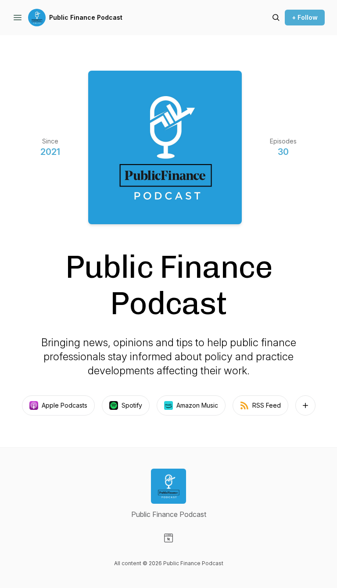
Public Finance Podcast (85, 17)
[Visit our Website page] (168, 538)
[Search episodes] (276, 17)
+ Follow (305, 17)
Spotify (132, 405)
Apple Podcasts (64, 405)
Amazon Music (197, 405)
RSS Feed (266, 405)
